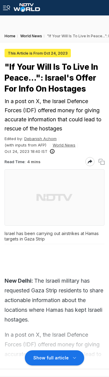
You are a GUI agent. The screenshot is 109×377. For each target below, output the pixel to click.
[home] (27, 6)
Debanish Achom (40, 138)
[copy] (101, 162)
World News (64, 145)
